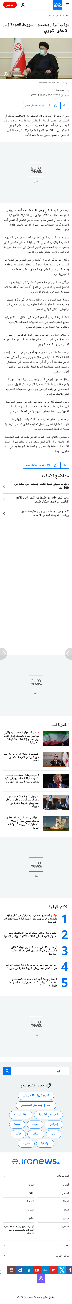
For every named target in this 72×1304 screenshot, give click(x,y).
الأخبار (59, 16)
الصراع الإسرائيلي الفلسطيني (36, 1105)
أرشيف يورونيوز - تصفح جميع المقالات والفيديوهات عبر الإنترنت (18, 1230)
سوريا (35, 1124)
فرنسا (17, 1124)
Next (66, 1201)
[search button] (7, 1071)
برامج (31, 1218)
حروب (26, 1143)
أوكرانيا (45, 1143)
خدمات (65, 1246)
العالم (49, 16)
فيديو (66, 1218)
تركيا (18, 1134)
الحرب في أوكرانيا (48, 1115)
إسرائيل (54, 1124)
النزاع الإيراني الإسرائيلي (36, 1095)
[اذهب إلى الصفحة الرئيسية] (57, 5)
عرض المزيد (62, 1256)
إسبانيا (35, 1134)
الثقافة (30, 1210)
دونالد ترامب (20, 1115)
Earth (30, 1193)
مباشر (10, 4)
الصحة (30, 1201)
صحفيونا (64, 1226)
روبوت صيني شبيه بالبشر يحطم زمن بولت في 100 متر (41, 486)
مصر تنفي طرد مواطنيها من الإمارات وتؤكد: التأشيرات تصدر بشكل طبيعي (42, 500)
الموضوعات (63, 1176)
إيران (53, 1134)
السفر (66, 1210)
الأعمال (65, 1193)
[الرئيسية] (67, 16)
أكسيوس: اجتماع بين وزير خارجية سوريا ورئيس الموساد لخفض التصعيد (44, 514)
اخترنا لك (60, 725)
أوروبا (66, 1185)
